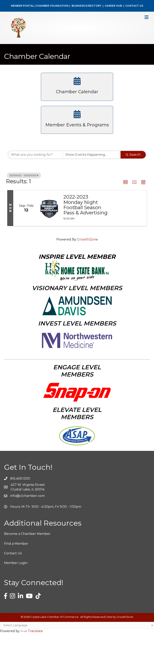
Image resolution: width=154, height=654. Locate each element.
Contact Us (13, 553)
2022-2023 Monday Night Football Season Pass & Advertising (85, 205)
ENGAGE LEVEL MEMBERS (77, 370)
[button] (126, 182)
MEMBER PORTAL (22, 5)
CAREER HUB (113, 5)
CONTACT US (134, 5)
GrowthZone (87, 239)
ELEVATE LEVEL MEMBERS (77, 413)
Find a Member (16, 544)
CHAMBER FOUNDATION (52, 5)
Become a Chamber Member (27, 534)
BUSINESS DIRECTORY (86, 5)
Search (135, 155)
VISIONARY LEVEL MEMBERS (77, 288)
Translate (35, 631)
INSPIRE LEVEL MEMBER (77, 256)
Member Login (15, 563)
